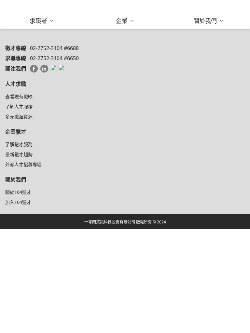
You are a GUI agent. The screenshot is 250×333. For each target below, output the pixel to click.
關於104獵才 (18, 192)
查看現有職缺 (19, 96)
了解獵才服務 (19, 144)
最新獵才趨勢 (19, 154)
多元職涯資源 (19, 116)
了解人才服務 (19, 106)
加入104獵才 (18, 202)
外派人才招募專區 (23, 164)
